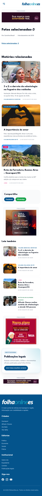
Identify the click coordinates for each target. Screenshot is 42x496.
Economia (5, 443)
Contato (4, 465)
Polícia (4, 449)
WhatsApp (21, 199)
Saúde (4, 446)
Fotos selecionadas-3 (10, 43)
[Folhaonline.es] (31, 3)
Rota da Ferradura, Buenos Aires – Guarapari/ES (26, 285)
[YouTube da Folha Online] (11, 479)
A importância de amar (16, 130)
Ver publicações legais (16, 368)
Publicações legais (8, 468)
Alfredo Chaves (7, 424)
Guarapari (5, 421)
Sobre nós (5, 460)
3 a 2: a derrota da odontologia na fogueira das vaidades (28, 252)
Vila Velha (5, 430)
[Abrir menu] (4, 4)
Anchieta (4, 427)
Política (4, 440)
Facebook (9, 199)
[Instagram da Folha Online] (7, 479)
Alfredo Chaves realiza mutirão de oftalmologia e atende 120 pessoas (28, 305)
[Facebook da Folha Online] (3, 479)
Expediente (5, 463)
